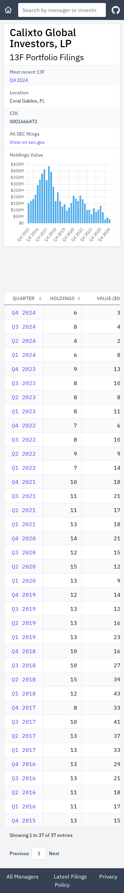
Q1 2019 (24, 637)
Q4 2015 (24, 820)
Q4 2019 (24, 594)
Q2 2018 (24, 679)
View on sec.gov (27, 142)
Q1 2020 (24, 580)
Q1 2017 (24, 749)
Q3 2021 (24, 495)
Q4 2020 (24, 538)
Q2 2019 (24, 622)
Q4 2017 (24, 707)
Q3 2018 (24, 665)
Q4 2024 (19, 80)
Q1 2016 (24, 806)
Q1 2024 (24, 354)
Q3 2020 (24, 552)
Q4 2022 (24, 425)
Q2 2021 (24, 510)
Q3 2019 (24, 608)
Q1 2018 (24, 693)
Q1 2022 (24, 467)
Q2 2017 (24, 735)
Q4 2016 (24, 764)
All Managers (23, 876)
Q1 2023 (24, 411)
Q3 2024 (24, 326)
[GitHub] (116, 10)
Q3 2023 (24, 383)
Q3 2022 (24, 439)
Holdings (62, 298)
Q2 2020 (24, 566)
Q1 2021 (24, 524)
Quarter (23, 298)
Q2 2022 (24, 453)
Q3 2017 (24, 721)
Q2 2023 (24, 397)
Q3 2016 (24, 778)
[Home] (8, 10)
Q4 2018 (24, 651)
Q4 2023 (24, 368)
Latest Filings (70, 876)
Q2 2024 (24, 340)
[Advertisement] (62, 269)
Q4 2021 (24, 481)
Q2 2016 (24, 792)
